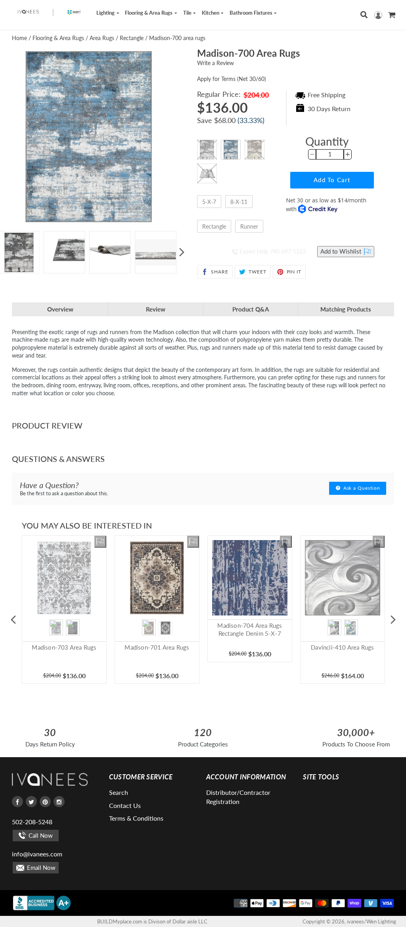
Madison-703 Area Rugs (64, 647)
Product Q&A (250, 309)
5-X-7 (209, 201)
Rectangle (214, 226)
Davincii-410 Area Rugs (342, 647)
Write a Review (215, 63)
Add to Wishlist (341, 251)
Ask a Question (361, 488)
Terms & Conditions (136, 818)
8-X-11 (238, 201)
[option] (64, 252)
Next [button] (181, 252)
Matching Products (345, 309)
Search (118, 792)
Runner (249, 226)
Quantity (327, 141)
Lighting (106, 13)
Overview (60, 309)
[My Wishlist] (100, 542)
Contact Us (125, 805)
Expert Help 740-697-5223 (272, 251)
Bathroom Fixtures (252, 13)
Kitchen (211, 13)
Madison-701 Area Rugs (156, 647)
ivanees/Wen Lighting (371, 921)
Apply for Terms (231, 78)
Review (155, 309)
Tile (188, 13)
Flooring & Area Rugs (149, 13)
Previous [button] (13, 619)
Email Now (40, 867)
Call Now (40, 835)
